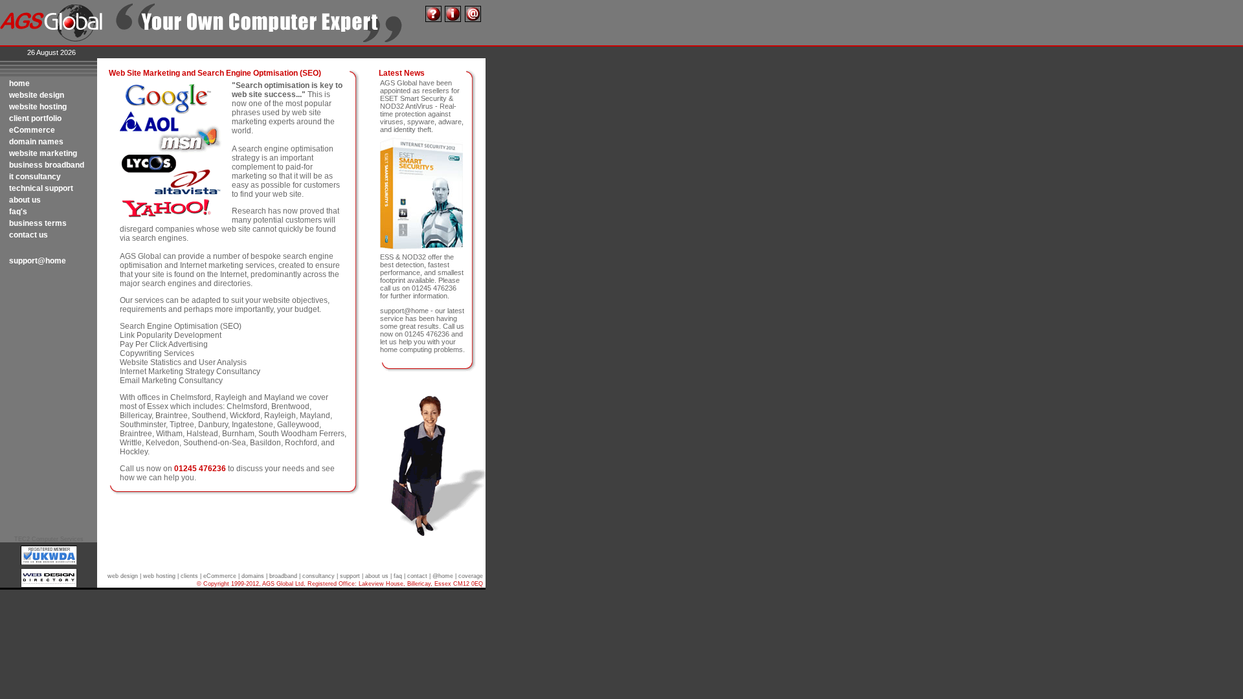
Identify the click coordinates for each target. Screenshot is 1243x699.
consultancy (318, 576)
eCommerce (219, 576)
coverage (470, 576)
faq (398, 576)
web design (122, 576)
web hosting (159, 576)
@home (442, 576)
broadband (283, 576)
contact (417, 576)
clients (189, 576)
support (350, 576)
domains (252, 576)
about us (376, 576)
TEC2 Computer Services (49, 539)
